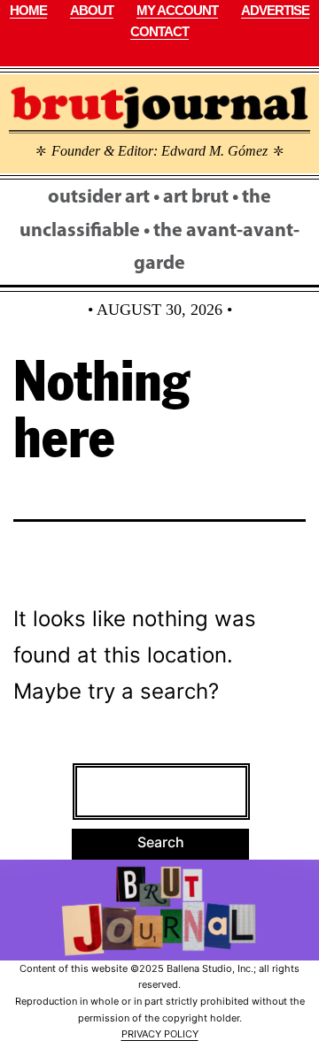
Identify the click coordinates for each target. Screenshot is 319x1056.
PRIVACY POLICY (159, 1034)
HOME (28, 10)
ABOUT (91, 10)
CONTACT (159, 31)
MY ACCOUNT (177, 10)
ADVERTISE (275, 10)
